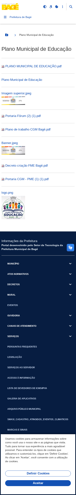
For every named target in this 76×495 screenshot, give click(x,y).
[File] (3, 66)
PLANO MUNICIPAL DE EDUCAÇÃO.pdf (33, 66)
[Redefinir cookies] (57, 7)
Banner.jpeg (9, 143)
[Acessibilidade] (51, 7)
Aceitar (38, 483)
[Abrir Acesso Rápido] (62, 7)
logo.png (7, 192)
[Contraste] (45, 7)
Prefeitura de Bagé (21, 17)
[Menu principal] (5, 17)
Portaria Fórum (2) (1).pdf (23, 116)
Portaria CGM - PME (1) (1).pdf (27, 179)
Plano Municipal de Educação (21, 80)
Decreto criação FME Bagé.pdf (26, 165)
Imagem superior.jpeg (16, 93)
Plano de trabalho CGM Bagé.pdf (28, 129)
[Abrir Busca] (71, 6)
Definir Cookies (38, 473)
